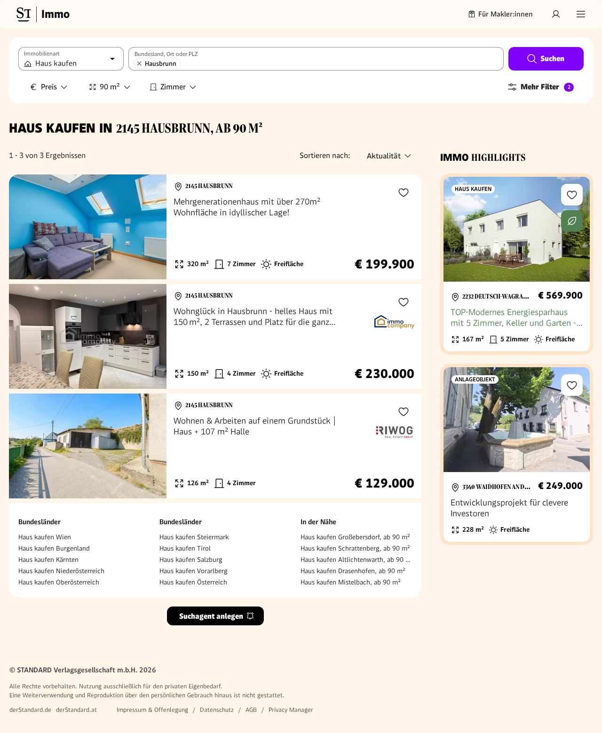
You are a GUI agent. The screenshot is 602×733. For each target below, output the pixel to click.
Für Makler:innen (505, 14)
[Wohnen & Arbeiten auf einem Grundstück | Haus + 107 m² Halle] (215, 446)
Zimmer (173, 86)
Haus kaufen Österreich (193, 582)
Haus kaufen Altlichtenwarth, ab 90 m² (356, 559)
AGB (251, 709)
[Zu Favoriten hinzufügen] (403, 192)
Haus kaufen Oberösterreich (58, 582)
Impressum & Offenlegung (152, 709)
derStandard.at (76, 709)
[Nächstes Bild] (150, 227)
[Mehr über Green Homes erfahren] (572, 221)
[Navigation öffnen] (581, 14)
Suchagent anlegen (211, 616)
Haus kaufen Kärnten (48, 559)
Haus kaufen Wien (44, 537)
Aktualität (384, 155)
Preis (49, 86)
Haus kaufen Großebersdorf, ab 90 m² (355, 537)
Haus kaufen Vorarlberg (193, 571)
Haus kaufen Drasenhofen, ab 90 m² (353, 571)
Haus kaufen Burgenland (54, 548)
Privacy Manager (291, 709)
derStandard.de (30, 709)
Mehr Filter (545, 86)
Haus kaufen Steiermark (194, 537)
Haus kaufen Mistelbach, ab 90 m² (351, 582)
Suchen (552, 58)
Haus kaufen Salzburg (190, 559)
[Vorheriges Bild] (25, 227)
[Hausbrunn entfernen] (139, 63)
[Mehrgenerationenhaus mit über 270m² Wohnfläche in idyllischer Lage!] (215, 226)
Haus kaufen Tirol (185, 548)
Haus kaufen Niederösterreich (61, 571)
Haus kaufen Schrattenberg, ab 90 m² (355, 548)
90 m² (110, 86)
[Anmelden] (555, 14)
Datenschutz (217, 709)
